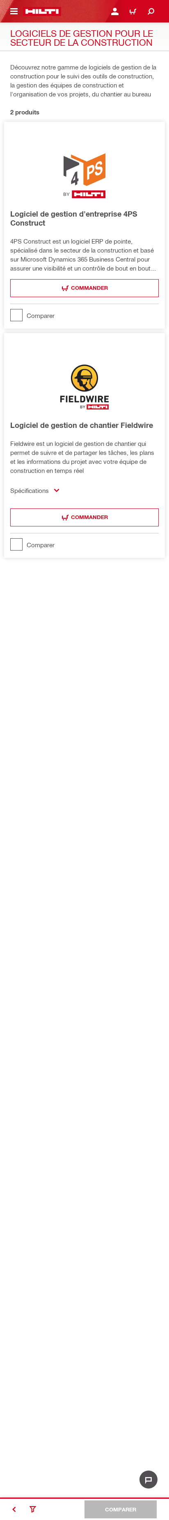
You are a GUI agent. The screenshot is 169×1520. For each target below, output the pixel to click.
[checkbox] (84, 315)
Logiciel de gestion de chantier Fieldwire (81, 425)
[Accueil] (42, 11)
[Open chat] (148, 1480)
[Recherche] (151, 11)
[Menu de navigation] (14, 11)
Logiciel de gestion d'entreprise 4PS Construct (73, 218)
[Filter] (33, 1509)
